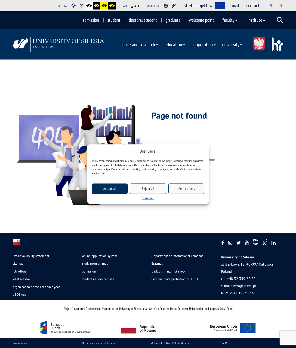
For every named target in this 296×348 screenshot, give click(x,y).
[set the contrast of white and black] (96, 5)
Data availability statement (31, 256)
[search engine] (280, 20)
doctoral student (143, 20)
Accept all (109, 188)
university (230, 44)
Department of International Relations (177, 256)
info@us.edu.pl (244, 285)
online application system (99, 256)
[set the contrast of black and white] (89, 5)
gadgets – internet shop (168, 271)
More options (186, 188)
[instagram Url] (230, 243)
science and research (136, 44)
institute (255, 20)
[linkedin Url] (273, 243)
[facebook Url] (222, 243)
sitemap (18, 263)
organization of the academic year (36, 287)
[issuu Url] (255, 243)
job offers (20, 271)
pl (271, 5)
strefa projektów (198, 5)
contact (252, 5)
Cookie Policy (148, 198)
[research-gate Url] (264, 243)
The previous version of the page (98, 343)
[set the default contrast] (73, 5)
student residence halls (98, 279)
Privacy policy (20, 343)
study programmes (95, 263)
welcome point (201, 20)
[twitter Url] (238, 243)
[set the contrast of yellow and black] (112, 5)
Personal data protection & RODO (174, 279)
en (280, 5)
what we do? (21, 279)
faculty (228, 20)
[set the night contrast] (81, 5)
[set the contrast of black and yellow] (104, 5)
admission (90, 20)
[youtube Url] (247, 243)
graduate (173, 20)
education (173, 44)
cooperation (202, 44)
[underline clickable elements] (173, 5)
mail (235, 5)
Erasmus (157, 263)
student (113, 20)
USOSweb (20, 294)
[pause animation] (166, 5)
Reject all (148, 188)
